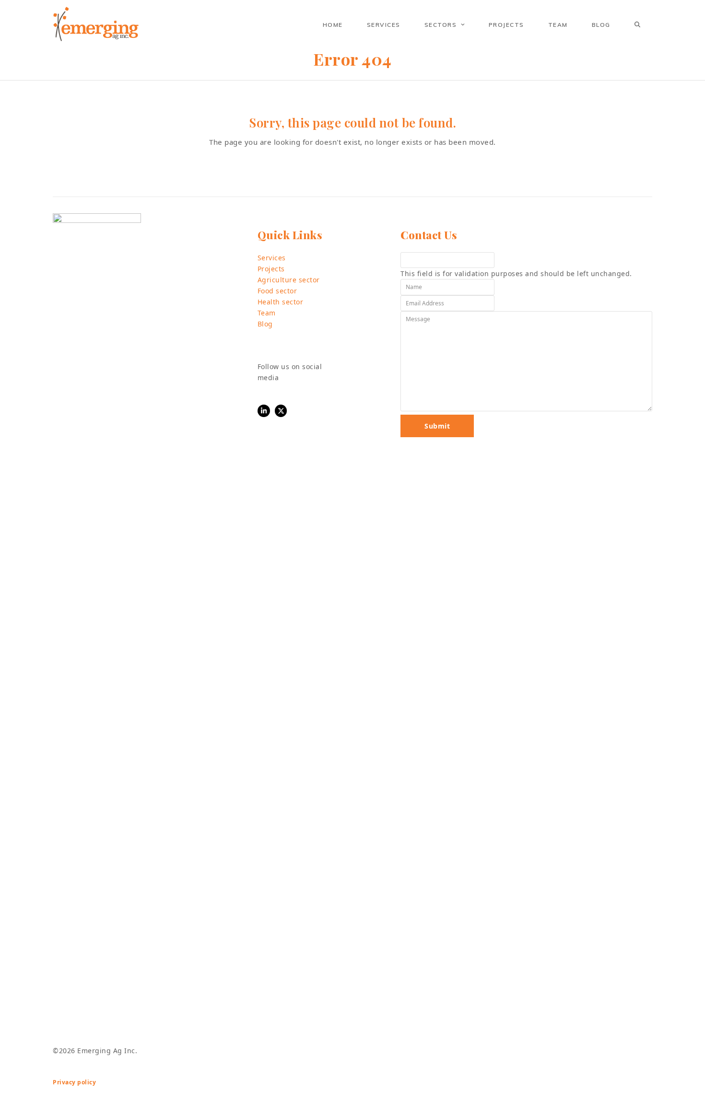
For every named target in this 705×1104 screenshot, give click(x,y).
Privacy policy (74, 1082)
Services (272, 257)
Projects (271, 268)
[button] (637, 24)
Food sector (277, 290)
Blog (265, 323)
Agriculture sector (289, 279)
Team (267, 312)
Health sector (281, 301)
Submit (437, 425)
